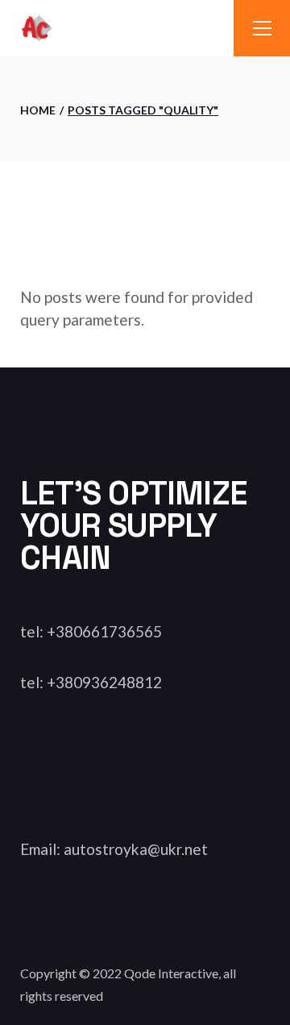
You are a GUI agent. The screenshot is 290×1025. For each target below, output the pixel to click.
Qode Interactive (171, 973)
